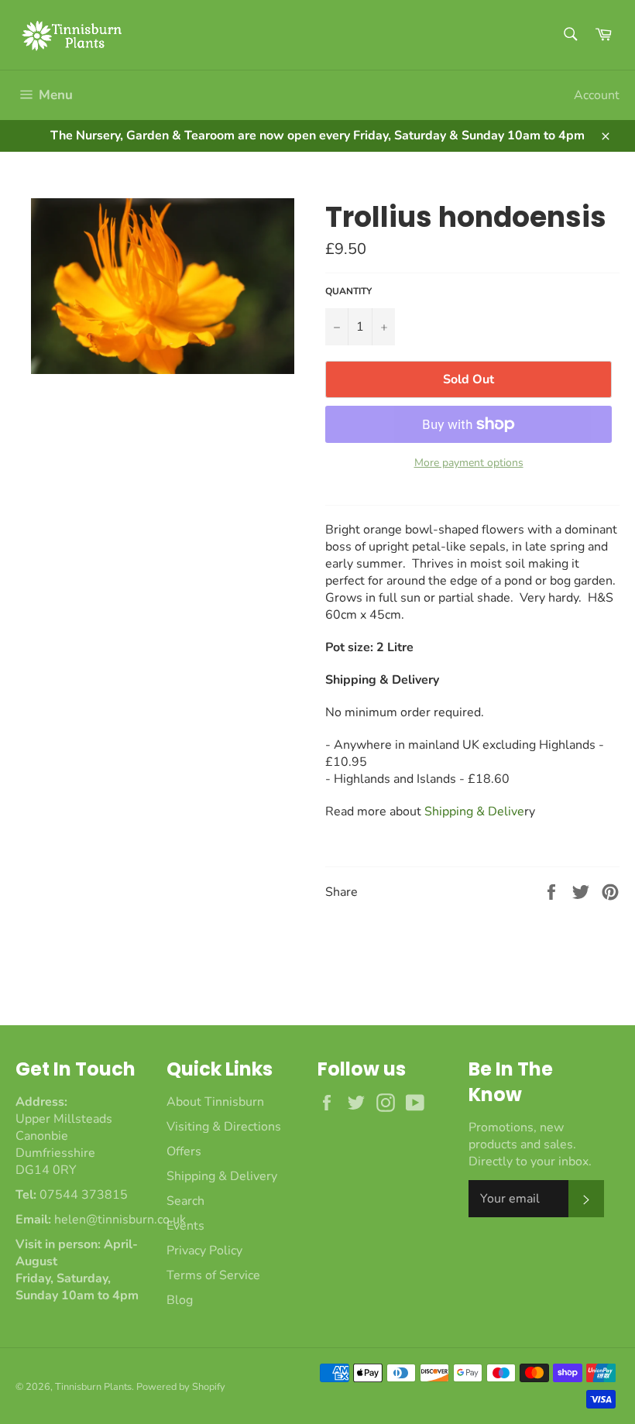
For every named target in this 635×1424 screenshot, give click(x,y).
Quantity (348, 291)
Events (185, 1225)
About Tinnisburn (215, 1101)
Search (185, 1201)
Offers (183, 1151)
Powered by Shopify (180, 1387)
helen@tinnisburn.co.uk (120, 1219)
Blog (179, 1300)
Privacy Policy (204, 1250)
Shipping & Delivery (221, 1176)
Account (597, 95)
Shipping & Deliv (474, 811)
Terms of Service (213, 1275)
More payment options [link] (468, 462)
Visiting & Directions (223, 1126)
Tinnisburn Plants (93, 1387)
